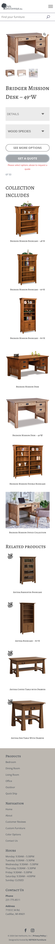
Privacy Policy (39, 935)
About (9, 815)
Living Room (12, 774)
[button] (44, 34)
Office (9, 781)
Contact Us (12, 840)
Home (9, 809)
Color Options (13, 834)
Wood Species (19, 131)
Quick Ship (11, 793)
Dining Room (13, 768)
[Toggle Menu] (50, 6)
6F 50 (8, 174)
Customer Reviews (16, 821)
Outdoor (10, 787)
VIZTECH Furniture (37, 939)
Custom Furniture (15, 828)
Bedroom (11, 762)
